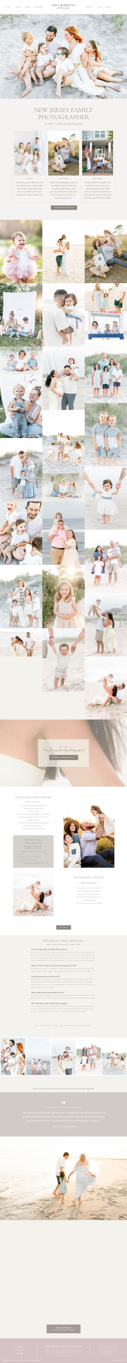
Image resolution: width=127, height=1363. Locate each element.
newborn (101, 1352)
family (112, 1352)
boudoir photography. (107, 1354)
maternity (107, 1352)
